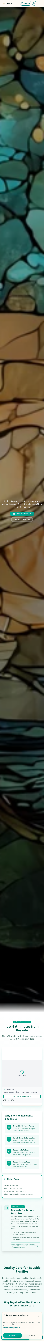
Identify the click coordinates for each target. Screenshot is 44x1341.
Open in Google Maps (23, 1096)
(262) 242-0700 (9, 1100)
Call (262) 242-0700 (20, 519)
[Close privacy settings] (38, 1316)
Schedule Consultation (23, 514)
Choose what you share (11, 1328)
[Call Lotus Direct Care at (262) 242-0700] (34, 3)
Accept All (12, 1335)
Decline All (31, 1335)
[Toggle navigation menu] (39, 3)
